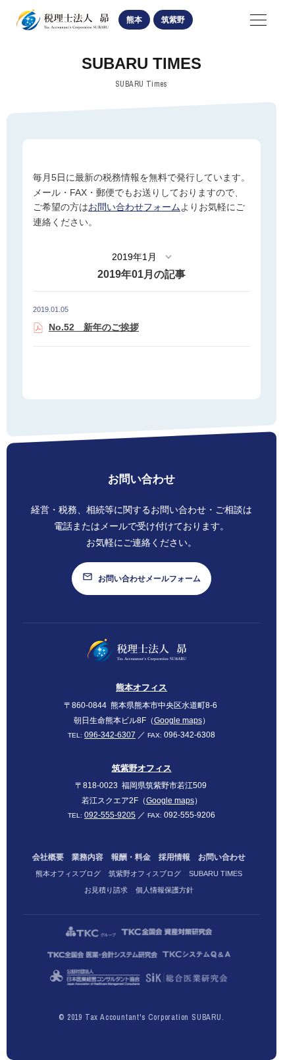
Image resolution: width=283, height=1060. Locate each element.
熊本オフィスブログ (68, 873)
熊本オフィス (141, 687)
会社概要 (48, 857)
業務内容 (87, 857)
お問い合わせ (221, 857)
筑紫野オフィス (142, 768)
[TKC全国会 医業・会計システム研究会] (102, 954)
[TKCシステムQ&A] (196, 954)
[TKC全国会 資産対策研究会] (166, 931)
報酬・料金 (131, 857)
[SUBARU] (137, 650)
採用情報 (174, 857)
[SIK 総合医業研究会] (186, 977)
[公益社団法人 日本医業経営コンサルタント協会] (95, 977)
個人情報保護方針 (164, 890)
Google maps (178, 720)
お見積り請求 (106, 890)
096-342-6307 (110, 735)
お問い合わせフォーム (134, 207)
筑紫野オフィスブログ (145, 873)
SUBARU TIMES (215, 873)
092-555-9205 (110, 815)
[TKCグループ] (90, 931)
